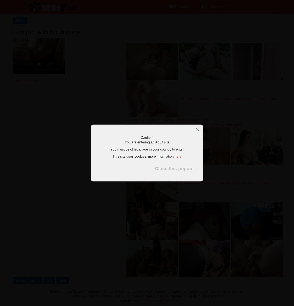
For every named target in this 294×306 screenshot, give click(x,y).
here (178, 156)
